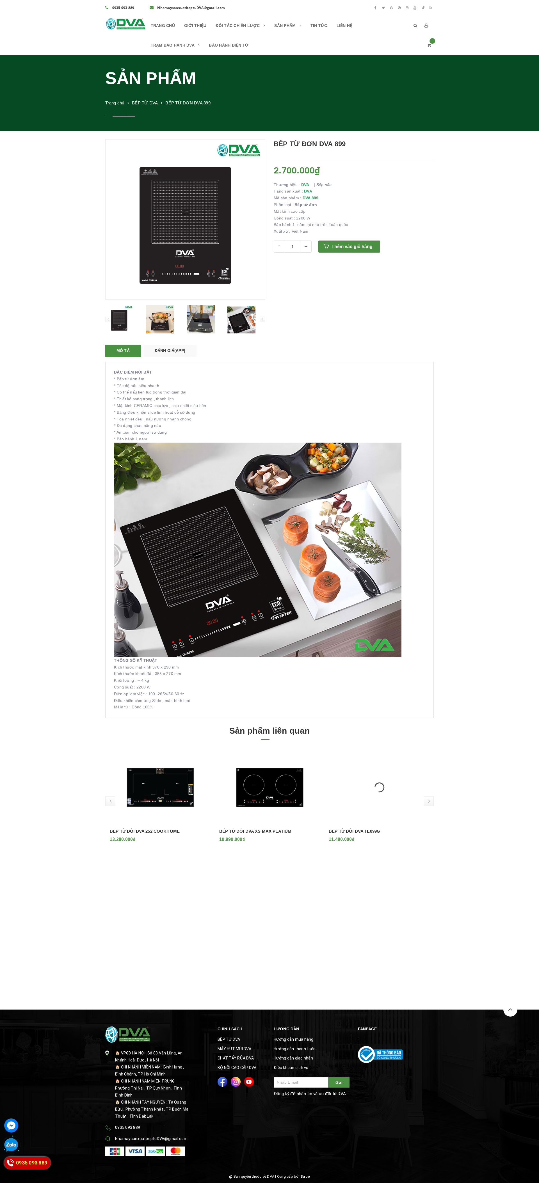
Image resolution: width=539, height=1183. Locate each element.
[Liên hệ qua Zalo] (11, 1145)
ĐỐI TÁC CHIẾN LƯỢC (238, 25)
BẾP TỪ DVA (229, 1039)
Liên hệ (345, 25)
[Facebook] (375, 8)
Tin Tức (318, 25)
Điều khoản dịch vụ (291, 1067)
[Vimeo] (423, 8)
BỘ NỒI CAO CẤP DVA (237, 1067)
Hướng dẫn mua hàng (294, 1039)
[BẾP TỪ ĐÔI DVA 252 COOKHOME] (160, 787)
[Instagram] (407, 8)
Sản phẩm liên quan (269, 730)
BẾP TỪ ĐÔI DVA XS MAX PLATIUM (255, 831)
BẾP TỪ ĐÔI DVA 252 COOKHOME (144, 831)
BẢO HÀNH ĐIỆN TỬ (228, 45)
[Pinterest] (399, 8)
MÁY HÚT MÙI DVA (234, 1049)
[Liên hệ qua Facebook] (11, 1125)
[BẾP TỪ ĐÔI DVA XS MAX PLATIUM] (269, 787)
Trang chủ (163, 25)
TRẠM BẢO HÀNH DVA (173, 45)
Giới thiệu (195, 25)
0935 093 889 (122, 7)
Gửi (338, 1082)
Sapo (305, 1176)
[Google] (391, 8)
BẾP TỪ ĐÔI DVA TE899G (354, 831)
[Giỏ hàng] (429, 45)
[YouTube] (415, 8)
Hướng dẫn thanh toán (295, 1049)
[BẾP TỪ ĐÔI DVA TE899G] (379, 787)
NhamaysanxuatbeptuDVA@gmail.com (190, 7)
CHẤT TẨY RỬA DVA (236, 1058)
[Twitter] (383, 8)
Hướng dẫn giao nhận (293, 1058)
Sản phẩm (285, 25)
